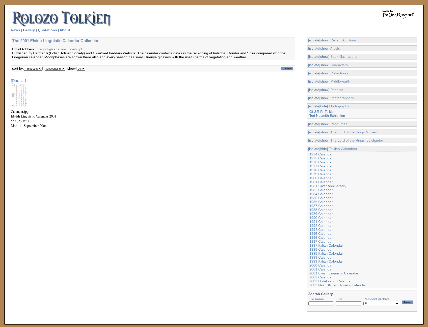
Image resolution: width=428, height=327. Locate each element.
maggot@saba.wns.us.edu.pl (59, 49)
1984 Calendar (321, 194)
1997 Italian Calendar (326, 245)
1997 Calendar (321, 241)
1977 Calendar (321, 166)
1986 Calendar (321, 202)
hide (323, 106)
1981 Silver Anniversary (327, 186)
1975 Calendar (321, 158)
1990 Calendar (321, 218)
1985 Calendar (321, 198)
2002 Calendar (321, 277)
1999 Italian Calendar (326, 261)
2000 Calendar (321, 265)
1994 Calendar (321, 230)
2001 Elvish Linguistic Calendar (333, 273)
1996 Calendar (321, 237)
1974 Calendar (321, 154)
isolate (314, 40)
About (65, 30)
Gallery (29, 30)
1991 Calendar (321, 222)
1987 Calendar (321, 206)
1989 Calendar (321, 214)
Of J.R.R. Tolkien (322, 112)
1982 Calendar (321, 190)
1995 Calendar (321, 234)
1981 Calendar (321, 182)
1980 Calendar (321, 178)
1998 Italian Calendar (326, 253)
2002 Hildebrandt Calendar (330, 281)
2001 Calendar (321, 269)
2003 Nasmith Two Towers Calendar (337, 285)
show (324, 40)
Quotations (47, 30)
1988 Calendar (321, 210)
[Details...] (18, 80)
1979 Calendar (321, 174)
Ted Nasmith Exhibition (327, 116)
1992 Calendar (321, 226)
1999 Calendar (321, 257)
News (15, 30)
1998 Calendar (321, 249)
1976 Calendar (321, 162)
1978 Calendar (321, 170)
